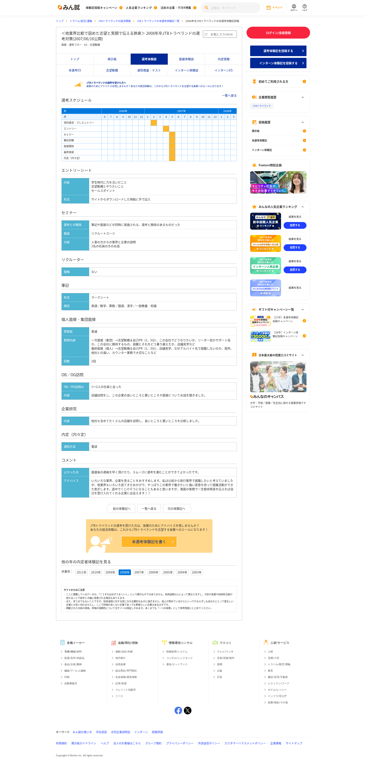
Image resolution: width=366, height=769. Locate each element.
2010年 (96, 572)
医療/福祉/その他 (278, 702)
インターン (141, 732)
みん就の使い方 (82, 732)
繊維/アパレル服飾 (75, 670)
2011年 (81, 572)
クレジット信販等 (125, 689)
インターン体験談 (186, 70)
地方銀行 (120, 658)
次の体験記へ (176, 508)
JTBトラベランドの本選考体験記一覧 (158, 21)
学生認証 (101, 732)
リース (119, 696)
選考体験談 (149, 59)
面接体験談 (186, 59)
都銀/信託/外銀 (124, 651)
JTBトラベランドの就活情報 (114, 21)
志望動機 (112, 70)
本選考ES (75, 70)
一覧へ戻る (229, 95)
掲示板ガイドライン (83, 743)
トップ (60, 21)
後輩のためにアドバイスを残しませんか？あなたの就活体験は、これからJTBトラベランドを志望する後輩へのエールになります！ (155, 84)
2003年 (197, 572)
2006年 (153, 572)
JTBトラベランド (262, 106)
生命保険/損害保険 (126, 677)
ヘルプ (105, 743)
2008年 (125, 572)
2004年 (182, 572)
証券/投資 (121, 683)
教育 (270, 670)
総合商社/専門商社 (126, 670)
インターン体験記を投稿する (278, 63)
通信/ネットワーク (177, 664)
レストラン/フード (278, 683)
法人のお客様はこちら (127, 743)
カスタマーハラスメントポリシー (245, 743)
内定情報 (224, 59)
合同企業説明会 (120, 732)
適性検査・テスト (149, 70)
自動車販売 (70, 683)
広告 (219, 677)
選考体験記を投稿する (278, 51)
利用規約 (61, 743)
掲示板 (112, 59)
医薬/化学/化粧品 (74, 658)
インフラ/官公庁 (277, 696)
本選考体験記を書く (149, 541)
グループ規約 (153, 743)
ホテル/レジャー (277, 689)
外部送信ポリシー (209, 743)
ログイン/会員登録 (278, 33)
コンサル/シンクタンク (179, 658)
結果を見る (295, 217)
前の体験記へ (122, 508)
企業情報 (275, 743)
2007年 (139, 572)
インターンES (224, 70)
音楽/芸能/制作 (225, 658)
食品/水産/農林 (73, 664)
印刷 (66, 677)
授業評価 (157, 732)
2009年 (110, 572)
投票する (295, 225)
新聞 (219, 664)
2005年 (168, 572)
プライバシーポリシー (180, 743)
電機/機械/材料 (73, 651)
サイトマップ (294, 743)
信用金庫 (120, 664)
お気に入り (222, 34)
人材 (270, 651)
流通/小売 (273, 658)
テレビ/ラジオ (225, 651)
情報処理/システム (177, 651)
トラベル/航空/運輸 (81, 21)
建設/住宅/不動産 (278, 677)
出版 (219, 670)
